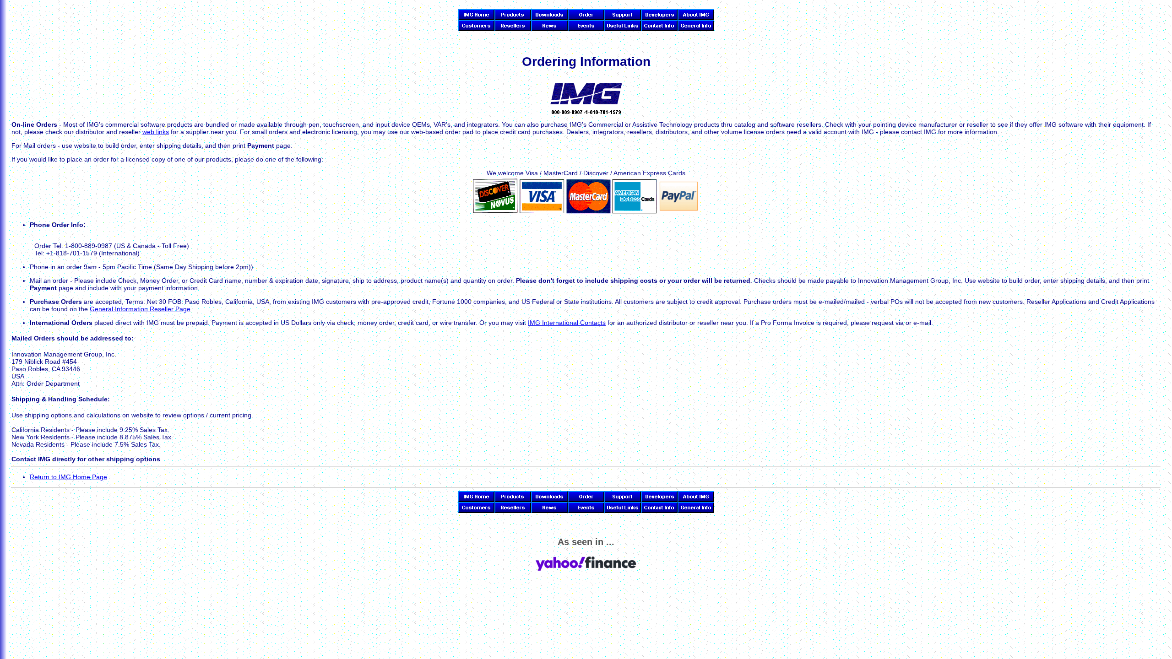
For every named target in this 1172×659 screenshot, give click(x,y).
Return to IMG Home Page (68, 477)
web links (155, 131)
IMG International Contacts (567, 322)
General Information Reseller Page (140, 309)
